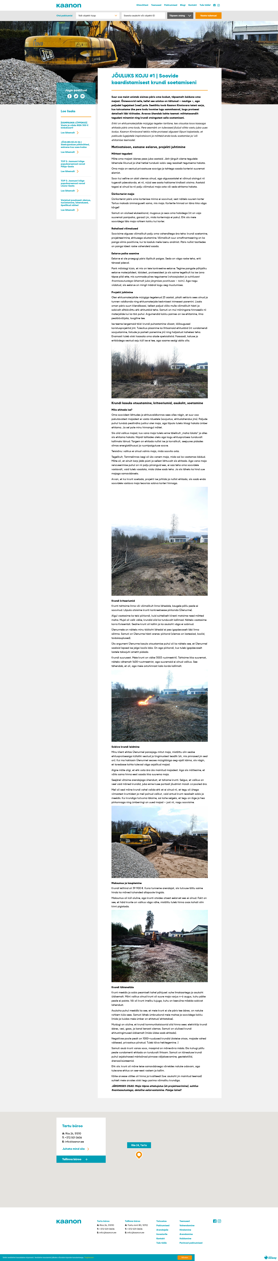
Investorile (161, 1234)
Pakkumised (170, 5)
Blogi (182, 5)
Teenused (156, 5)
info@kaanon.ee (74, 1141)
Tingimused (89, 1258)
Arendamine (186, 1234)
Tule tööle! (205, 5)
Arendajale (162, 1229)
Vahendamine (187, 1225)
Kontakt (192, 5)
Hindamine (185, 1229)
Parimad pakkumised (191, 1242)
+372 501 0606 (73, 1137)
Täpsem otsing (177, 15)
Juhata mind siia (73, 1149)
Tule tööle (161, 1242)
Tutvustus (161, 1221)
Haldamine (185, 1238)
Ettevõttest (142, 5)
